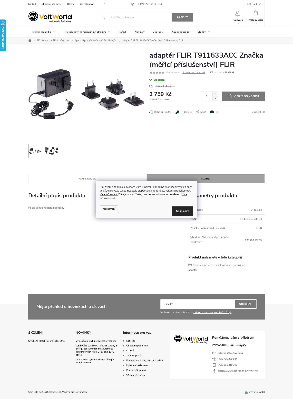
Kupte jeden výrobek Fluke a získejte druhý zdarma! (95, 361)
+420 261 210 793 (227, 364)
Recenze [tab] (205, 178)
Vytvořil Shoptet (257, 392)
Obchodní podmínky (51, 4)
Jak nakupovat (87, 4)
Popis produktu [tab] (87, 178)
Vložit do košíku (246, 96)
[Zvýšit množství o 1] (215, 94)
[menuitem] (44, 32)
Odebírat (245, 304)
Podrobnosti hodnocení (193, 72)
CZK (255, 4)
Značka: (258, 112)
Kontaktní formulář (136, 370)
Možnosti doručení (165, 86)
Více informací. (109, 194)
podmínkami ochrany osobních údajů (212, 312)
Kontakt (32, 4)
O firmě (70, 4)
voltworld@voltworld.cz (230, 353)
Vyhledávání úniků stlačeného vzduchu (96, 341)
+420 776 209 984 (227, 359)
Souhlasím (182, 211)
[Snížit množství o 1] (215, 98)
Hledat (182, 17)
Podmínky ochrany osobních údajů (144, 360)
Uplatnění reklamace (137, 365)
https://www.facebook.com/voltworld (238, 370)
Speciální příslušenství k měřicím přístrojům (219, 265)
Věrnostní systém (135, 375)
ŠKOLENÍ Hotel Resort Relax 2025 (46, 341)
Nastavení (109, 209)
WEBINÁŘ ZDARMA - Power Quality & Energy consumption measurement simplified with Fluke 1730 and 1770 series (96, 350)
